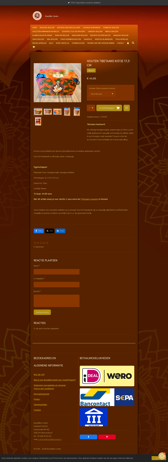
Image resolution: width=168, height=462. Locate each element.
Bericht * (37, 291)
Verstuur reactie (42, 312)
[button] (38, 111)
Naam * (37, 265)
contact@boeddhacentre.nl (49, 439)
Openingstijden (40, 404)
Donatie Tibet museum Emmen (102, 88)
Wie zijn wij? (39, 374)
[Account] (128, 43)
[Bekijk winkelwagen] (33, 47)
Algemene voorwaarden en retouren (50, 385)
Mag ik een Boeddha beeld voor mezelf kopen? (55, 380)
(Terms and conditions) (44, 388)
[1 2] (91, 108)
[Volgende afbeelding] (77, 82)
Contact (37, 410)
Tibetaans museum (89, 199)
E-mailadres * (39, 278)
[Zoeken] (133, 43)
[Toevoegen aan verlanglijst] (126, 108)
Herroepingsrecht (41, 394)
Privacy (37, 399)
